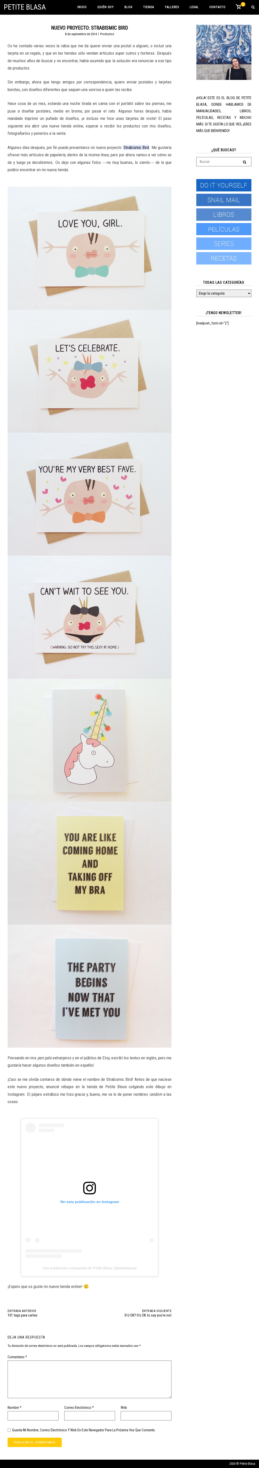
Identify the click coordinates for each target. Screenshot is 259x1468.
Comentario (17, 1357)
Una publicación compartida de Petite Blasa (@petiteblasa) (89, 1268)
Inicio (82, 7)
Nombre (14, 1408)
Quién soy (105, 7)
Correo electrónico (79, 1408)
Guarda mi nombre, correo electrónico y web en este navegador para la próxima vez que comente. (84, 1430)
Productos (107, 34)
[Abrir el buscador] (253, 7)
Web (124, 1408)
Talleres (172, 7)
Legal (194, 7)
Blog (128, 7)
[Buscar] (244, 162)
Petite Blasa (25, 7)
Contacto (217, 7)
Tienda (148, 7)
